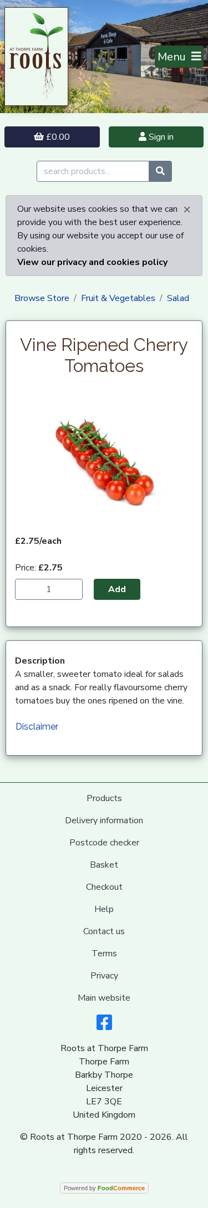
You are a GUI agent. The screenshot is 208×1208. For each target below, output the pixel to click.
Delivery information (104, 820)
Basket (104, 865)
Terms (104, 953)
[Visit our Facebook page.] (104, 1026)
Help (104, 909)
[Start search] (160, 171)
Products (104, 798)
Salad (178, 298)
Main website (104, 998)
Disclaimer (37, 726)
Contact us (104, 931)
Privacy (104, 976)
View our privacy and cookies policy (92, 262)
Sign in (160, 137)
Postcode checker (104, 843)
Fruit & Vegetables (118, 298)
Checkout (104, 887)
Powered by (104, 1188)
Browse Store (41, 298)
